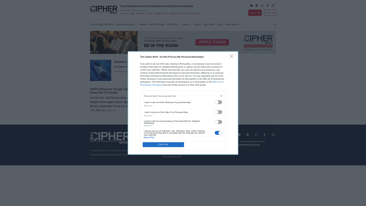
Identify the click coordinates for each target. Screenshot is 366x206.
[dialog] (183, 103)
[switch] (218, 102)
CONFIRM (163, 144)
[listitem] (183, 95)
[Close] (232, 57)
